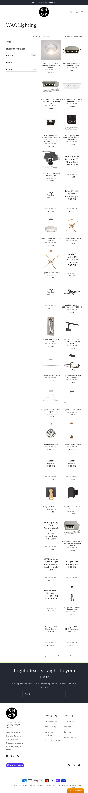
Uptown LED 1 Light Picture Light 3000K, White (72, 341)
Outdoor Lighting (52, 740)
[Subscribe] (63, 694)
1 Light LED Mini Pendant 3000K (72, 564)
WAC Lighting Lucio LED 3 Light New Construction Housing (51, 101)
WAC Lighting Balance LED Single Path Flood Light (72, 160)
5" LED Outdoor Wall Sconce (72, 508)
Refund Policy (70, 737)
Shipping (67, 732)
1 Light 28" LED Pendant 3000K (72, 629)
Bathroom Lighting (48, 733)
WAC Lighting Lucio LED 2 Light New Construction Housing (72, 543)
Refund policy (50, 785)
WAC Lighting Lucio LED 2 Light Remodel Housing (72, 100)
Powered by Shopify (36, 785)
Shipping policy (76, 788)
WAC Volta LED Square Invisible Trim (51, 175)
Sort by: (36, 36)
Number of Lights (15, 49)
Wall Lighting (50, 726)
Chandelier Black (51, 444)
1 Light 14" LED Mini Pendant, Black (72, 609)
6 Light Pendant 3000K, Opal (51, 411)
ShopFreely (24, 785)
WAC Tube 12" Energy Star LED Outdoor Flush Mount (51, 65)
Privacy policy (63, 785)
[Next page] (77, 655)
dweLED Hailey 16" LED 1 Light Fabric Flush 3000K (71, 259)
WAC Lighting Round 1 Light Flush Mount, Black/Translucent (51, 564)
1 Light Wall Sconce (51, 507)
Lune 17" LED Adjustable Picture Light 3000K (72, 195)
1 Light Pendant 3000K (51, 195)
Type (8, 42)
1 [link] (45, 655)
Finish (9, 55)
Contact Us (69, 721)
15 (71, 655)
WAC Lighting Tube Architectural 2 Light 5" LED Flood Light (72, 137)
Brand (9, 69)
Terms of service (76, 785)
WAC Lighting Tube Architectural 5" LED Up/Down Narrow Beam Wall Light (51, 530)
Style (9, 62)
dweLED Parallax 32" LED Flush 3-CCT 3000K (72, 306)
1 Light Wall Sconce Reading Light (51, 340)
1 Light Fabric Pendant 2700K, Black (51, 239)
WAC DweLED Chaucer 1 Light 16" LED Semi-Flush (51, 594)
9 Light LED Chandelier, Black (51, 629)
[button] (5, 12)
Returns (67, 726)
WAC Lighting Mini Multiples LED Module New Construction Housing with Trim (51, 138)
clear (33, 55)
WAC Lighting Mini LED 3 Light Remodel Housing (71, 64)
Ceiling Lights (50, 721)
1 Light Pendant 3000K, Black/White (71, 376)
